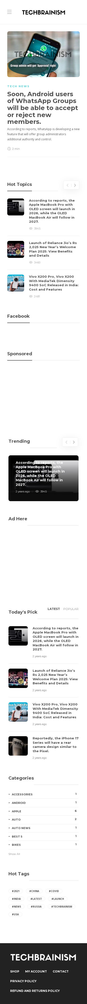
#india (16, 899)
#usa (15, 914)
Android (44, 803)
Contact (61, 971)
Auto (44, 819)
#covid (54, 891)
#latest (36, 899)
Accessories (44, 794)
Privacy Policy (23, 981)
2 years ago (23, 491)
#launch (57, 899)
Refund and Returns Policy (35, 991)
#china (34, 891)
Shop (14, 971)
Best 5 (44, 836)
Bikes (44, 844)
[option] (43, 248)
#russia (36, 906)
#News (16, 906)
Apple (44, 811)
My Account (36, 971)
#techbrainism (61, 906)
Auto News (44, 828)
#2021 (16, 891)
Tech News (18, 86)
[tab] (54, 610)
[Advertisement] (43, 387)
